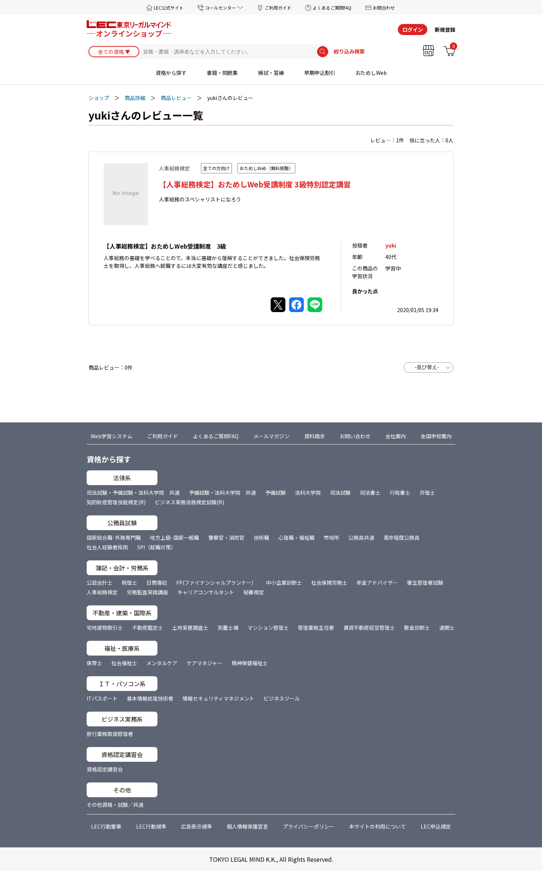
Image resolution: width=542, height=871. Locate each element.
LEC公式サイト (169, 7)
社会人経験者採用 (107, 547)
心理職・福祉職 (296, 537)
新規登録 (445, 29)
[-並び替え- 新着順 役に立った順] (429, 367)
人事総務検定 (102, 592)
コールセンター (220, 7)
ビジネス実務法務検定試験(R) (189, 502)
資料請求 (314, 436)
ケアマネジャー (204, 663)
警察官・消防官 (226, 537)
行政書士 (400, 492)
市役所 (331, 537)
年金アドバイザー (377, 582)
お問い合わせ (355, 436)
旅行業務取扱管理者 (110, 733)
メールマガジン (271, 436)
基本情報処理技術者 (150, 698)
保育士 (94, 663)
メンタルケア (161, 663)
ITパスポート (102, 698)
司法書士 (370, 492)
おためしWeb (371, 72)
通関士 (447, 627)
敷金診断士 (417, 627)
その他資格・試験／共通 (115, 804)
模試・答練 (271, 72)
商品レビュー (176, 97)
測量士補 (228, 627)
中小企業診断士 (284, 582)
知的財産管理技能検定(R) (116, 502)
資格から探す (171, 72)
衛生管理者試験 (425, 582)
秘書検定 (253, 592)
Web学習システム (111, 436)
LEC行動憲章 (106, 826)
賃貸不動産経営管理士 (369, 627)
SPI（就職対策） (156, 547)
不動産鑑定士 (147, 627)
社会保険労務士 (329, 582)
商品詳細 (135, 97)
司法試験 (340, 492)
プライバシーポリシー (308, 826)
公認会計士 (99, 582)
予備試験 (275, 492)
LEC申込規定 (436, 826)
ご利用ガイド (278, 7)
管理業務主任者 (316, 627)
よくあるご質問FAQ (332, 7)
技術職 (261, 537)
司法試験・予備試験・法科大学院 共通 (133, 492)
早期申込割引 (319, 72)
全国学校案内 (436, 436)
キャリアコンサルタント (205, 592)
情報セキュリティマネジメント (218, 698)
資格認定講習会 (105, 769)
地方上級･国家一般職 (174, 537)
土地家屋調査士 (190, 627)
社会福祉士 (124, 663)
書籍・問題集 (222, 72)
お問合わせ (384, 7)
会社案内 (395, 436)
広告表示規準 (196, 826)
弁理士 (427, 492)
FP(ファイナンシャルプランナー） (216, 582)
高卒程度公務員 (401, 537)
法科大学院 (308, 492)
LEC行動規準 (151, 826)
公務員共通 (361, 537)
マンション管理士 (268, 627)
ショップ (98, 97)
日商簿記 (156, 582)
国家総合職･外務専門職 (114, 537)
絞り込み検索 (349, 51)
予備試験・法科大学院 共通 (222, 492)
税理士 (129, 582)
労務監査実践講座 (147, 592)
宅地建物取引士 (105, 627)
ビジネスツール (282, 698)
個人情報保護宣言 (247, 826)
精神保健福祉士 (250, 663)
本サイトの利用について (377, 826)
